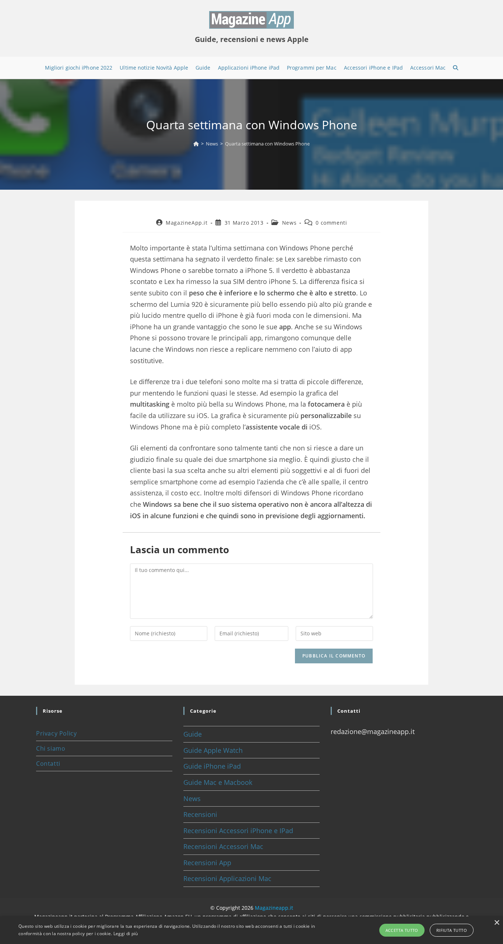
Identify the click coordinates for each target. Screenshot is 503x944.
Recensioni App (207, 862)
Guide (192, 734)
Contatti (48, 763)
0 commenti (331, 222)
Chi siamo (50, 748)
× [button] (496, 923)
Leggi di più (125, 933)
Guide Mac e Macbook (217, 782)
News (289, 222)
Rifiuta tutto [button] (451, 930)
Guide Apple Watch (213, 750)
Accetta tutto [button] (402, 930)
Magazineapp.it (274, 907)
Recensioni (200, 814)
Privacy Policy (56, 733)
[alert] (251, 930)
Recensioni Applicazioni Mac (227, 878)
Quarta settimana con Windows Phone (267, 143)
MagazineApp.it (186, 222)
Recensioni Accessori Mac (223, 846)
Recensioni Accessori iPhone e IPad (238, 830)
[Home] (196, 143)
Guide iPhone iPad (212, 766)
